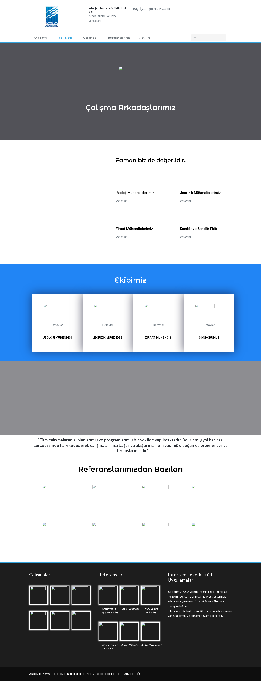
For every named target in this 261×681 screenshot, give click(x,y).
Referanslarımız (119, 37)
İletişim (144, 37)
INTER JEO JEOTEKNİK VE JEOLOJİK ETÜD (89, 673)
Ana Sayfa (41, 37)
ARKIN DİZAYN (39, 673)
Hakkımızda (65, 37)
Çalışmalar (90, 37)
